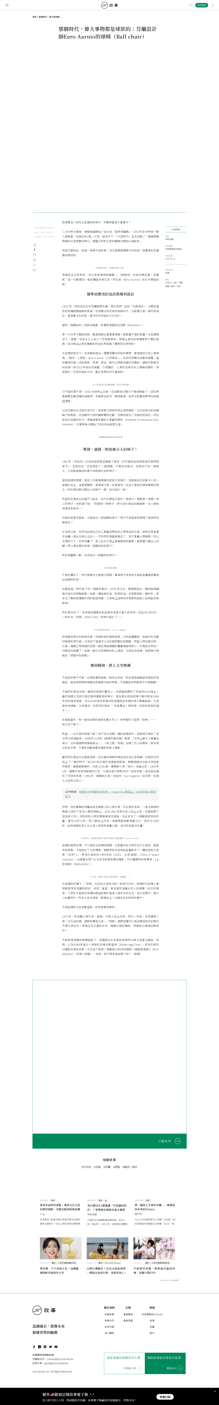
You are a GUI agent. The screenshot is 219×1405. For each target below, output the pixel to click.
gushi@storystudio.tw (56, 1363)
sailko (122, 629)
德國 (167, 286)
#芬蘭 (107, 1167)
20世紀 (168, 282)
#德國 (116, 1167)
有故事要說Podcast (152, 1314)
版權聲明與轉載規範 (43, 1355)
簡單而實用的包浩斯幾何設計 (45, 228)
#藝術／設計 (130, 1167)
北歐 (175, 282)
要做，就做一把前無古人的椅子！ (45, 232)
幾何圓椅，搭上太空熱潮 (44, 236)
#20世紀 (86, 1167)
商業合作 (109, 1320)
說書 (152, 1326)
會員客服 (128, 1320)
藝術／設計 (176, 286)
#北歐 (97, 1167)
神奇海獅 (169, 239)
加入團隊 (109, 1333)
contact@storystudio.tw (60, 1359)
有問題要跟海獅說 (173, 248)
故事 (167, 272)
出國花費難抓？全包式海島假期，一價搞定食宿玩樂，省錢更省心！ (107, 1270)
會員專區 (128, 1314)
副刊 (152, 1333)
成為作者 (109, 1326)
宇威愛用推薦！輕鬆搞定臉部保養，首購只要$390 (154, 1270)
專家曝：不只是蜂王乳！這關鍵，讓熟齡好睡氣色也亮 (61, 1270)
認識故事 (109, 1314)
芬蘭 (180, 282)
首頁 (34, 16)
